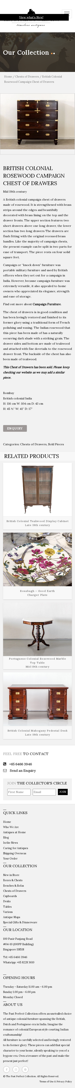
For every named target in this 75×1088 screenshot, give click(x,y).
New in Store (11, 875)
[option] (37, 121)
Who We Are (11, 827)
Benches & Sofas (13, 885)
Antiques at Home (14, 832)
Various (8, 912)
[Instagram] (16, 1069)
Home (8, 76)
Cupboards (10, 896)
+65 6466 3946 (20, 764)
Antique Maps (11, 917)
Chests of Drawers (27, 76)
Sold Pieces (56, 444)
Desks (7, 901)
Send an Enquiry (22, 770)
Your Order (10, 858)
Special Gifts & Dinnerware (20, 922)
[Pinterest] (26, 1069)
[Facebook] (7, 1069)
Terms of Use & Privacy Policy (55, 1081)
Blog (6, 837)
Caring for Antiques (15, 848)
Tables (7, 906)
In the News (10, 842)
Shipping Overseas (14, 853)
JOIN (62, 792)
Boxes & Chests (12, 880)
